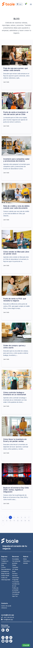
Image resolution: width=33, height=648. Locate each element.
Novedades (15, 559)
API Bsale (15, 569)
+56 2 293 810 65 (9, 617)
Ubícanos (4, 608)
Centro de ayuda (6, 606)
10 (10, 520)
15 (28, 520)
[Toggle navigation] (31, 4)
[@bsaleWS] (6, 637)
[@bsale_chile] (10, 637)
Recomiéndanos (6, 569)
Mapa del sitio (5, 573)
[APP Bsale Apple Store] (7, 630)
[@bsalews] (2, 637)
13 (21, 520)
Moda (25, 559)
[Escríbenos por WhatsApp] (26, 645)
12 (17, 520)
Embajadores (5, 571)
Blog (2, 565)
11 (14, 520)
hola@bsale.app (8, 619)
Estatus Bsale (5, 575)
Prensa (3, 567)
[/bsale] (2, 641)
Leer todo (6, 82)
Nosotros (4, 559)
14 (25, 520)
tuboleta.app (16, 592)
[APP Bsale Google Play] (2, 630)
